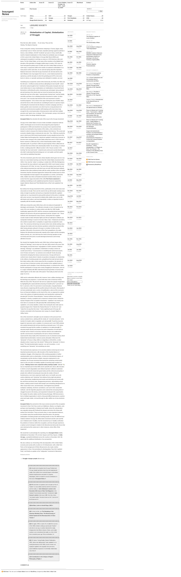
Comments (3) (24, 565)
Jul (70, 41)
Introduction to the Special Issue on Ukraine (94, 101)
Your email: (70, 279)
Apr (70, 36)
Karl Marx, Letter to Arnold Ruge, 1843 (41, 505)
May (78, 52)
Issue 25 (41, 2)
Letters (22, 9)
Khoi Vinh (46, 571)
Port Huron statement (52, 179)
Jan (78, 63)
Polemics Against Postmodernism (91, 64)
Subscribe (33, 2)
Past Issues (33, 9)
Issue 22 (51, 2)
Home (22, 2)
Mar (78, 73)
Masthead (80, 2)
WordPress (34, 571)
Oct (78, 57)
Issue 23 (69, 2)
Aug (79, 47)
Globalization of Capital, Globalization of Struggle (47, 33)
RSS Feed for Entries (94, 159)
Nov (70, 84)
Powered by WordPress (94, 164)
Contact (88, 2)
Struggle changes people (30, 458)
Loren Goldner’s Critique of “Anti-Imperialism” (94, 47)
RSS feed (5, 571)
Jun (70, 89)
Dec (70, 47)
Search (89, 8)
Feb (78, 95)
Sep (78, 68)
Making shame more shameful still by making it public (41, 364)
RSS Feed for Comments (95, 162)
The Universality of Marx (93, 41)
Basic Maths (21, 571)
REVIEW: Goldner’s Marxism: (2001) (94, 55)
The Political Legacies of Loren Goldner (93, 36)
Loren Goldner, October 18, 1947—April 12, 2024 (62, 4)
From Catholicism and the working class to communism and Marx (94, 79)
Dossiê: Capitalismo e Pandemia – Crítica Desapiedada (92, 145)
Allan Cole (53, 571)
